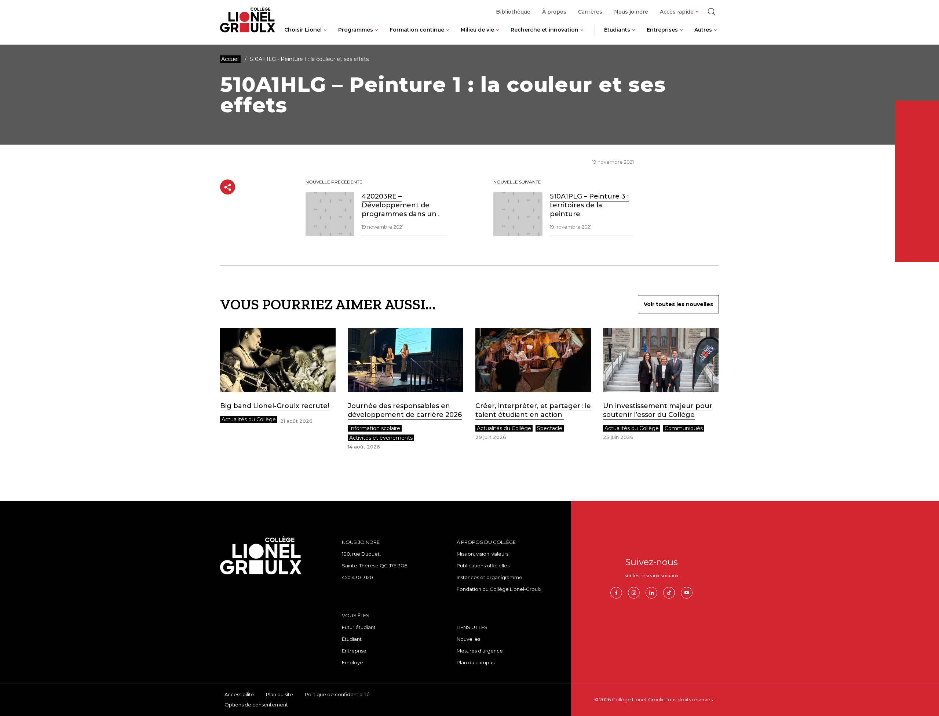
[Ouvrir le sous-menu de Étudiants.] (633, 35)
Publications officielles (483, 565)
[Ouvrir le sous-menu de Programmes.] (376, 35)
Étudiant (352, 639)
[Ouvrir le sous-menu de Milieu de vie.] (497, 35)
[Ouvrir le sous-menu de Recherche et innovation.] (581, 35)
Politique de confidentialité (337, 694)
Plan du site (279, 694)
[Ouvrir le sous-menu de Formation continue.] (447, 35)
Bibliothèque (513, 11)
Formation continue (417, 29)
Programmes (355, 29)
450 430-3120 (357, 577)
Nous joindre (631, 11)
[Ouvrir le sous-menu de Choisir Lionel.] (325, 35)
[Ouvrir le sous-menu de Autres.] (715, 35)
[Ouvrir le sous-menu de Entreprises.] (681, 35)
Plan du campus (475, 662)
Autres (703, 29)
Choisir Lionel (303, 29)
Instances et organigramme (489, 577)
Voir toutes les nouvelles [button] (678, 304)
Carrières (590, 11)
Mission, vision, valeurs (482, 554)
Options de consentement (256, 705)
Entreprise (354, 651)
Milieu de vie (477, 29)
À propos (554, 11)
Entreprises (662, 29)
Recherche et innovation (544, 29)
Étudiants (617, 29)
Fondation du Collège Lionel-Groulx (499, 589)
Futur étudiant (359, 627)
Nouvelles (468, 639)
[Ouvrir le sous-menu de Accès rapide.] (697, 12)
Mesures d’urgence (480, 651)
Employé (352, 662)
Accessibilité (239, 694)
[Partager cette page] (227, 187)
